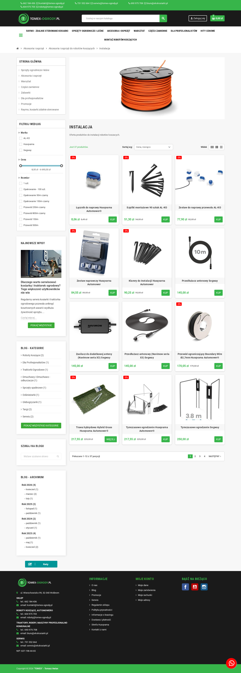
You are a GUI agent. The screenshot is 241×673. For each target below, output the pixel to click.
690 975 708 (137, 3)
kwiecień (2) (32, 547)
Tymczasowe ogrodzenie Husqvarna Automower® (147, 429)
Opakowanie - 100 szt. (34, 189)
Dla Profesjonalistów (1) (36, 362)
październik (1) (33, 513)
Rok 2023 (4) (29, 533)
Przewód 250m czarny (34, 207)
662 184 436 (29, 3)
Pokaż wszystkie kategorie (41, 425)
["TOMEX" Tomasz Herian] (38, 18)
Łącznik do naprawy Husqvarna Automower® (94, 209)
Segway (27, 150)
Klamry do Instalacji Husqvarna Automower (147, 282)
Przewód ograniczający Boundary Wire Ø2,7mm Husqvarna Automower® (200, 356)
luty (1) (29, 498)
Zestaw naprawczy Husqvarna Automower (94, 282)
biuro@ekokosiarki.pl (157, 3)
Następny (215, 456)
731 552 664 (83, 3)
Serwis (95, 600)
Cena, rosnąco (143, 147)
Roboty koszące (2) (33, 355)
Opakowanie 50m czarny (35, 195)
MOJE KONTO (145, 579)
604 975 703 (29, 6)
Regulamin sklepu (100, 605)
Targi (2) (27, 409)
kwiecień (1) (32, 489)
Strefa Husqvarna (100, 624)
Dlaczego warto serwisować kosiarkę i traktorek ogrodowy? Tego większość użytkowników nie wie (41, 287)
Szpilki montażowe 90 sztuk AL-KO (147, 207)
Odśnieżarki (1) (31, 394)
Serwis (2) (28, 416)
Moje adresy (144, 600)
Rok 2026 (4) (29, 484)
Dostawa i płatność (101, 619)
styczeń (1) (31, 527)
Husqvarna (28, 144)
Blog (94, 590)
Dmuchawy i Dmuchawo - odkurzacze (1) (35, 379)
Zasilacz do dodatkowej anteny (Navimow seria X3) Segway (94, 356)
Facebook (185, 587)
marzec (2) (31, 494)
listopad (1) (31, 508)
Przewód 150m (30, 219)
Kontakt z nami (99, 629)
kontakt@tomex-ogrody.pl (51, 3)
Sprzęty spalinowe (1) (34, 387)
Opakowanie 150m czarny (36, 201)
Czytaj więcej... (29, 317)
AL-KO (26, 138)
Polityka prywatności (102, 610)
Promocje (96, 595)
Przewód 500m (30, 225)
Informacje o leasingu (102, 614)
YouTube (194, 587)
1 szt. (26, 183)
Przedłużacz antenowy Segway (200, 280)
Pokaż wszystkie (41, 325)
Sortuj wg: (127, 147)
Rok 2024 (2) (29, 518)
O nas (94, 585)
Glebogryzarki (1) (32, 402)
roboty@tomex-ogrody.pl (50, 6)
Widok (204, 147)
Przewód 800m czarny (34, 213)
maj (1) (29, 542)
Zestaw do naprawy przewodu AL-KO (200, 207)
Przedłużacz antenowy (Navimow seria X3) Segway (147, 356)
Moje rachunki (145, 595)
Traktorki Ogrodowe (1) (35, 369)
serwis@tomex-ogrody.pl (105, 3)
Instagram (204, 587)
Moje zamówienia (146, 590)
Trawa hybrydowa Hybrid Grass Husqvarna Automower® (94, 429)
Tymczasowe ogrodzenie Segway (200, 427)
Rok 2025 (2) (29, 504)
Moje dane (143, 585)
